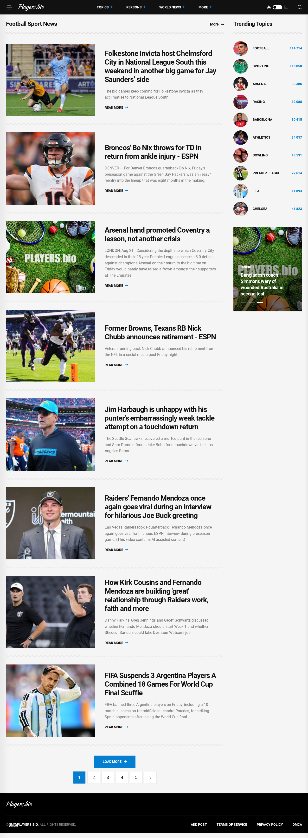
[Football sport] (240, 48)
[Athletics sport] (240, 137)
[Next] (150, 777)
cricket (247, 267)
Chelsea (260, 209)
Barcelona (262, 119)
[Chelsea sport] (240, 209)
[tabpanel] (267, 269)
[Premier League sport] (240, 173)
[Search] (300, 7)
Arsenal (260, 84)
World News (170, 7)
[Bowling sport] (240, 155)
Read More (114, 107)
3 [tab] (260, 302)
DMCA (297, 824)
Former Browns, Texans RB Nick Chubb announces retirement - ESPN (160, 332)
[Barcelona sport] (240, 119)
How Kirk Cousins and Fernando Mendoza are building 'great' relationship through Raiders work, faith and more (156, 595)
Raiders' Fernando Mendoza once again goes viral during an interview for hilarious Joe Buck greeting (158, 507)
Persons (134, 7)
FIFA (256, 191)
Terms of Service (232, 824)
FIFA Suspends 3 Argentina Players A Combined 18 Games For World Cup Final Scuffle (160, 684)
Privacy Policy (270, 824)
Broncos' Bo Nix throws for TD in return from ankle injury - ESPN (153, 152)
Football (261, 48)
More (203, 7)
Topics (103, 7)
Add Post (199, 824)
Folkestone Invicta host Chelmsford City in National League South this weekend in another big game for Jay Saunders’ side (160, 66)
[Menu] (9, 7)
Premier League (266, 173)
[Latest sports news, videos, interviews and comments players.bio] (31, 7)
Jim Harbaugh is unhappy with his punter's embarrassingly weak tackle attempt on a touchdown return (160, 418)
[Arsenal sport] (240, 84)
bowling (260, 155)
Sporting (261, 66)
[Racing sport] (240, 102)
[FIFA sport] (240, 191)
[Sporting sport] (240, 66)
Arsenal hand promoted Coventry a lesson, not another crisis (157, 234)
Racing (259, 102)
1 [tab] (243, 302)
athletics (261, 137)
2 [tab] (252, 302)
